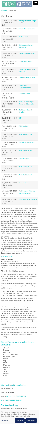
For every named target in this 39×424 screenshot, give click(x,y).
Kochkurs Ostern (24, 37)
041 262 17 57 (10, 396)
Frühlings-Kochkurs (25, 61)
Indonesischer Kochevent (27, 53)
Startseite (4, 10)
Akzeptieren (31, 420)
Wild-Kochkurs (23, 126)
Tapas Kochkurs (24, 158)
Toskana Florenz (24, 183)
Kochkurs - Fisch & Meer (27, 77)
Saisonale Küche (24, 93)
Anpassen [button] (4, 420)
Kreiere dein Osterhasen (27, 29)
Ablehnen (20, 420)
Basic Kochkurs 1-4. (25, 134)
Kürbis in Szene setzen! (26, 142)
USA (20, 118)
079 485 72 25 (21, 396)
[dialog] (19, 417)
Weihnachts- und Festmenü (28, 199)
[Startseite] (17, 4)
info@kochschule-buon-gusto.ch (11, 400)
